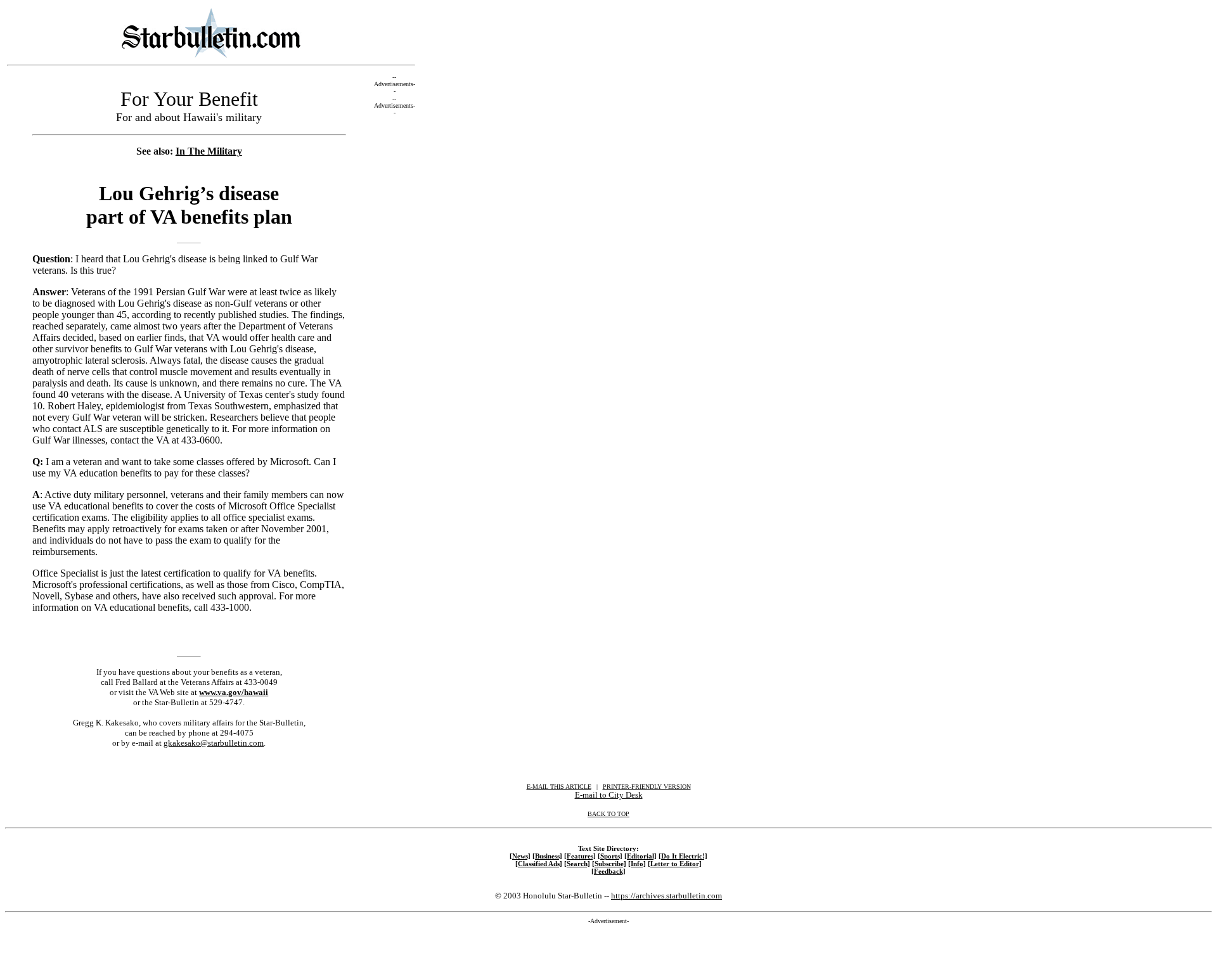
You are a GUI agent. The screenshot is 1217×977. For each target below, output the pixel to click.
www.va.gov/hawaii (233, 692)
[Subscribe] (609, 863)
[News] (520, 856)
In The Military (209, 151)
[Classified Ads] (538, 863)
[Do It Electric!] (683, 856)
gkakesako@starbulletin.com (214, 743)
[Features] (580, 856)
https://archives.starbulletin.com (666, 895)
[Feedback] (608, 871)
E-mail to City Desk (609, 795)
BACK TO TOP (608, 813)
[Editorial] (640, 856)
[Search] (577, 863)
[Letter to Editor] (675, 863)
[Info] (637, 863)
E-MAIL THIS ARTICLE (559, 786)
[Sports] (610, 856)
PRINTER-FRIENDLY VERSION (647, 786)
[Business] (547, 856)
